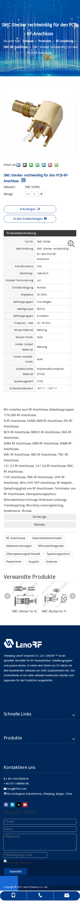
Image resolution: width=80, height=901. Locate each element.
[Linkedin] (12, 804)
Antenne (51, 561)
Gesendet (15, 871)
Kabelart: (10, 187)
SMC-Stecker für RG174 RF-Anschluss (25, 611)
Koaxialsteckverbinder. (47, 538)
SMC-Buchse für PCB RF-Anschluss (55, 611)
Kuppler (33, 561)
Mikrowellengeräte (51, 546)
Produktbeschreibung (21, 233)
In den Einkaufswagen (28, 218)
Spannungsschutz (58, 554)
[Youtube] (25, 804)
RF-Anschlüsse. (16, 538)
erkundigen (27, 209)
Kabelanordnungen (19, 546)
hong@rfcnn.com (17, 788)
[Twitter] (18, 804)
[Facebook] (6, 804)
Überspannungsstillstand (23, 554)
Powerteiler (14, 561)
